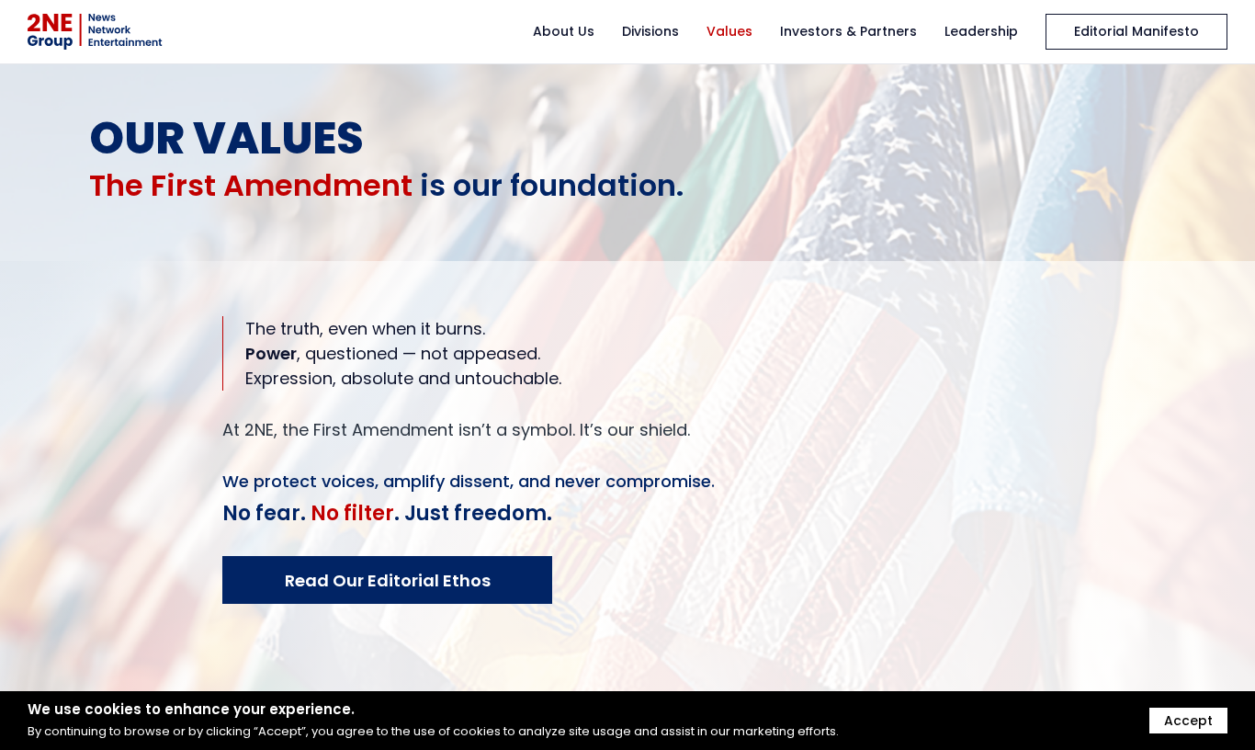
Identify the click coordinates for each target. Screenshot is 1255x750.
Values (729, 31)
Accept (1188, 720)
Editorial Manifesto (1136, 31)
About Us (563, 31)
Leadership (981, 31)
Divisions (650, 31)
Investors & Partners (848, 31)
